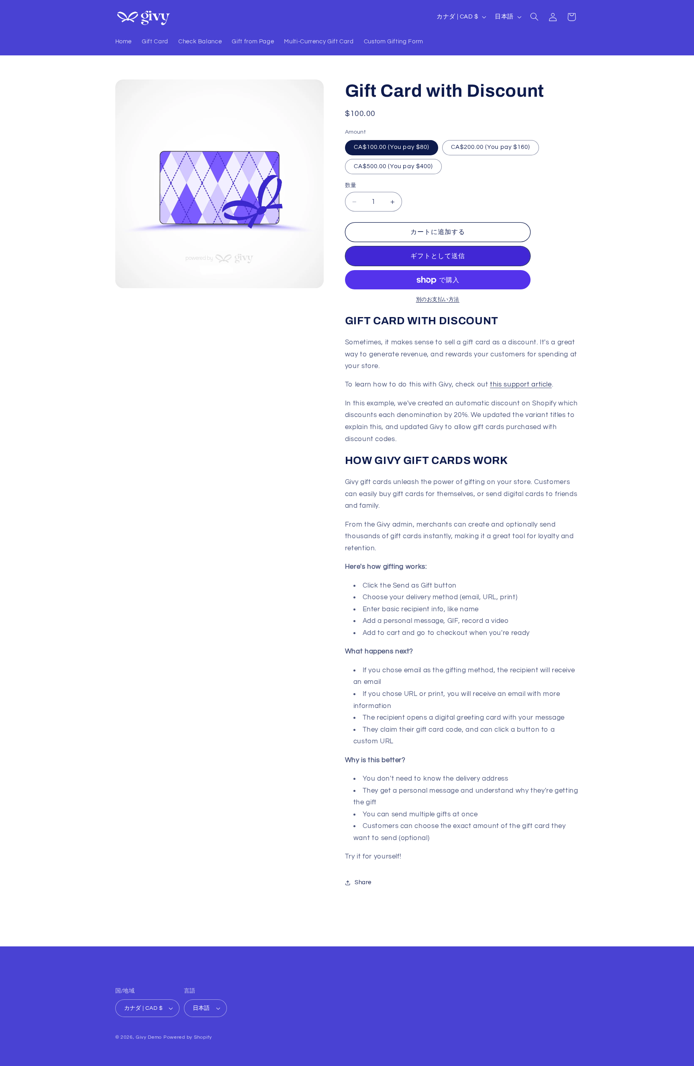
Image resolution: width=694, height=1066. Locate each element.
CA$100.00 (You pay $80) (391, 147)
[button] (534, 17)
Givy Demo (149, 1037)
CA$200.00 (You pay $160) (490, 147)
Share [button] (363, 883)
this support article (521, 385)
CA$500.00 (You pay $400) (393, 166)
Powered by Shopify (187, 1037)
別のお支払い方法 (437, 299)
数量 (351, 185)
